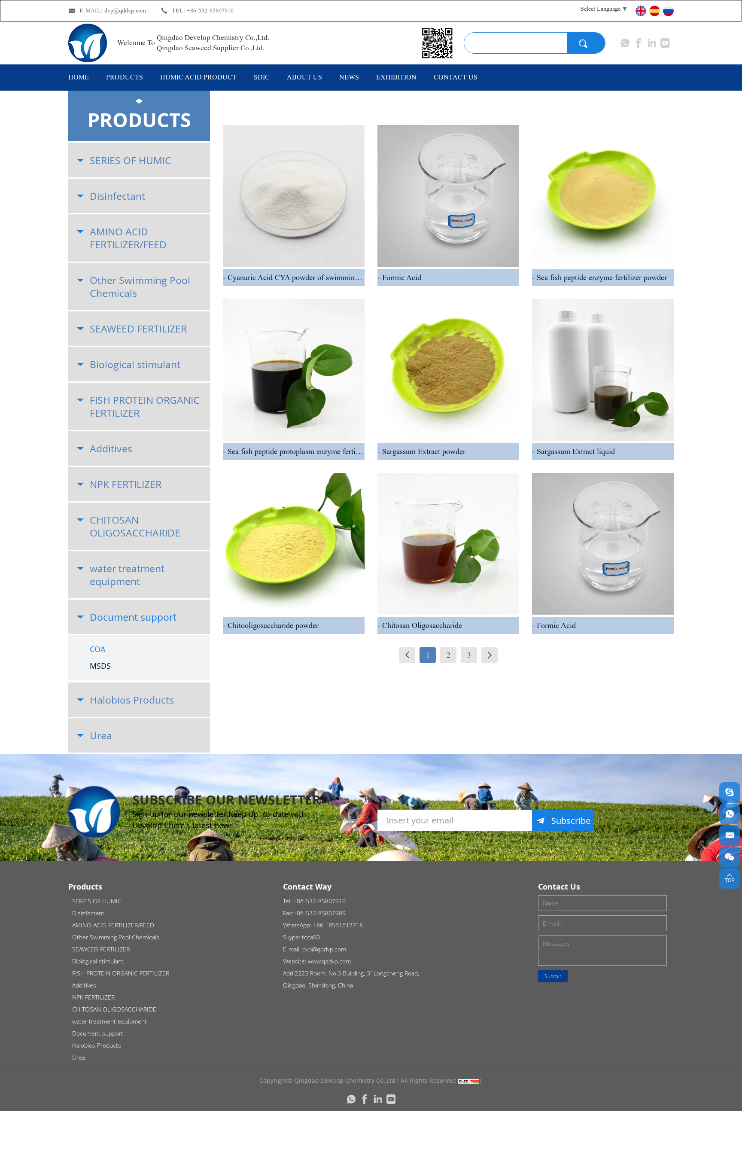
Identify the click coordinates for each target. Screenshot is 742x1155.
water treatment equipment (127, 574)
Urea (101, 735)
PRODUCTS (124, 77)
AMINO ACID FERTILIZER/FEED (128, 238)
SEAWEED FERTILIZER (138, 328)
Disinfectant (117, 196)
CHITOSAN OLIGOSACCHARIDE (135, 526)
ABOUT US (304, 77)
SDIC (262, 77)
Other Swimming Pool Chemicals (140, 286)
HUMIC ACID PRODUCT (198, 77)
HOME (78, 77)
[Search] (586, 43)
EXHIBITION (396, 77)
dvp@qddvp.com (125, 10)
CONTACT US (455, 77)
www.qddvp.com (329, 961)
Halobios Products (132, 700)
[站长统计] (468, 1080)
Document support (133, 617)
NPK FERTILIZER (125, 484)
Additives (111, 448)
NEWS (349, 77)
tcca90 (311, 937)
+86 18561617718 (338, 925)
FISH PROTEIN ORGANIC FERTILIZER (145, 406)
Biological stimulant (135, 364)
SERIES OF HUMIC (130, 160)
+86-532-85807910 (210, 10)
